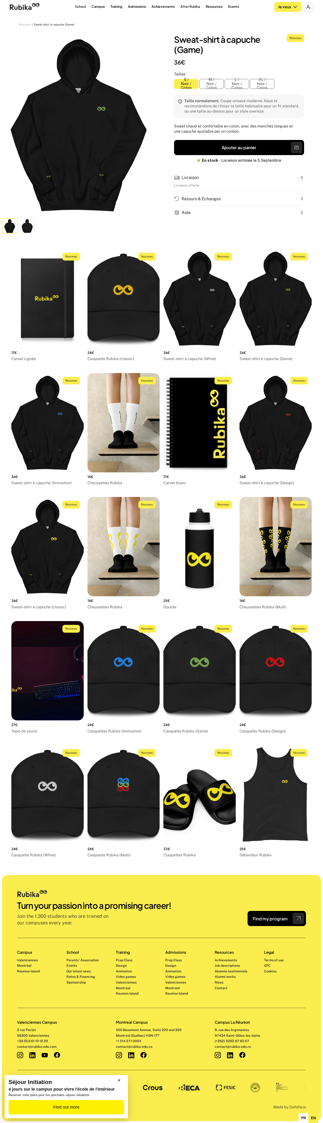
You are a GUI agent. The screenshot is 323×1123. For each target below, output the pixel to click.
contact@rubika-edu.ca (134, 1047)
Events (71, 965)
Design (121, 965)
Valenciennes (27, 960)
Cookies (270, 971)
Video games (126, 977)
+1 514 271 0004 (128, 1041)
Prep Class (124, 960)
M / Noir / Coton (211, 84)
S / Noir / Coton (186, 84)
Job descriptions (227, 965)
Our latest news (78, 971)
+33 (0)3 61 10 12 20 (32, 1041)
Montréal (24, 965)
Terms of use (274, 960)
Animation (124, 971)
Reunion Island (28, 971)
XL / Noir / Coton (262, 84)
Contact (221, 988)
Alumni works (225, 977)
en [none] (313, 1118)
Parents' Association (82, 960)
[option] (303, 1118)
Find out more (66, 1107)
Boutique (25, 24)
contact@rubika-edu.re (233, 1047)
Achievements (226, 960)
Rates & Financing (80, 977)
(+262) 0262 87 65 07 (232, 1041)
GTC (267, 965)
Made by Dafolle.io (289, 1107)
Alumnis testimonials (231, 971)
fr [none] (303, 1118)
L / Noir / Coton (236, 84)
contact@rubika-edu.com (37, 1047)
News (219, 982)
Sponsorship (76, 982)
